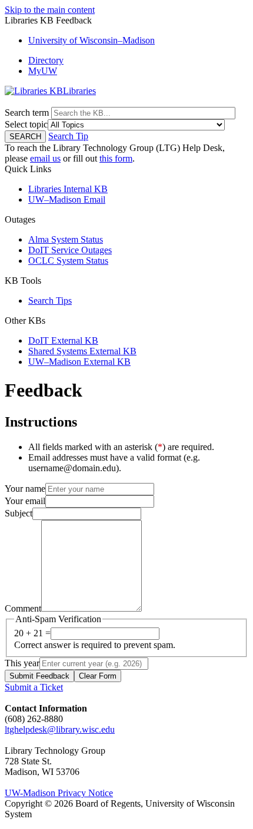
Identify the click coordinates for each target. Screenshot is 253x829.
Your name (25, 489)
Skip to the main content (50, 10)
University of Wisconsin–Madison (91, 40)
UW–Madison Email (66, 199)
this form (115, 158)
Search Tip (68, 136)
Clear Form (97, 676)
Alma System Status (65, 239)
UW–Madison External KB (79, 362)
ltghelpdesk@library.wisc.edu (60, 729)
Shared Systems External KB (82, 351)
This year (22, 663)
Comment (23, 608)
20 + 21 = (32, 633)
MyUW (42, 71)
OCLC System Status (68, 261)
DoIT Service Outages (70, 250)
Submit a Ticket (34, 687)
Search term (27, 113)
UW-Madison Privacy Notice (59, 793)
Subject (18, 513)
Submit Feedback (39, 676)
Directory (46, 60)
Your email (25, 501)
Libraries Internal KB (68, 189)
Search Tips (50, 301)
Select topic (26, 124)
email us (45, 158)
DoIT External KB (63, 340)
